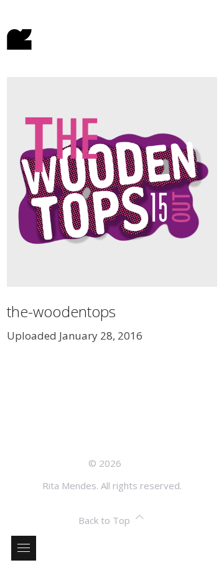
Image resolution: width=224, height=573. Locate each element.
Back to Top (104, 520)
